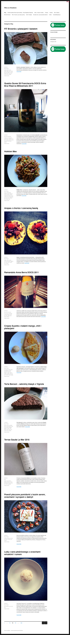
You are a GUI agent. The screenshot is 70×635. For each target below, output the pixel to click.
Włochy (5, 142)
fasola (10, 260)
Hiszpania (8, 481)
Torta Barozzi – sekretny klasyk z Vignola (24, 383)
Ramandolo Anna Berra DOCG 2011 (21, 272)
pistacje (5, 73)
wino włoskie (9, 141)
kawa (12, 426)
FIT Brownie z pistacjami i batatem (20, 28)
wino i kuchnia (10, 262)
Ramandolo (10, 313)
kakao (10, 71)
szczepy (7, 139)
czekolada (10, 425)
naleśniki (11, 372)
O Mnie (50, 14)
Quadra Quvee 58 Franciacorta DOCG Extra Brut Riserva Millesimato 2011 (25, 84)
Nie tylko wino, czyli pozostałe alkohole (40, 14)
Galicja (5, 481)
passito (7, 313)
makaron (9, 195)
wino (9, 73)
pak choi (8, 196)
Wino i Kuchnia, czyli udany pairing (18, 14)
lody (10, 371)
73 (10, 623)
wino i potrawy (9, 74)
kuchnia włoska (6, 427)
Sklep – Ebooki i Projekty (39, 12)
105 (21, 623)
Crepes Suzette (8, 369)
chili (4, 369)
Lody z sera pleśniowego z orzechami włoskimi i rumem (22, 553)
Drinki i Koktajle (29, 14)
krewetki (5, 193)
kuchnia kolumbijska (7, 261)
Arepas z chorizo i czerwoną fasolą (21, 208)
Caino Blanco (9, 480)
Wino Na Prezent (7, 14)
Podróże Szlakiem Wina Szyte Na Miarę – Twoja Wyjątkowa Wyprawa (20, 12)
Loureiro (11, 481)
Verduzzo (8, 314)
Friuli (5, 313)
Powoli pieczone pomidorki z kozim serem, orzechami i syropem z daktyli (24, 495)
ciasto (8, 425)
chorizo (8, 260)
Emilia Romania (8, 426)
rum (9, 606)
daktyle (5, 71)
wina (7, 73)
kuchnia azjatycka (10, 193)
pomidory (8, 538)
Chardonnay (6, 137)
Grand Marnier (6, 370)
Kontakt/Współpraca (56, 14)
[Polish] (68, 1)
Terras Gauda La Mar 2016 (16, 439)
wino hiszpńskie (8, 484)
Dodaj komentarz (6, 75)
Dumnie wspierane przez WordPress (17, 630)
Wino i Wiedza (56, 12)
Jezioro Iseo (6, 138)
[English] (67, 1)
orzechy (11, 72)
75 (16, 623)
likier (8, 371)
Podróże (51, 12)
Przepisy (46, 12)
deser (7, 71)
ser (10, 538)
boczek (5, 192)
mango (8, 372)
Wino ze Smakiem (10, 8)
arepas (5, 260)
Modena (5, 428)
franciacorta (10, 137)
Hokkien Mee (10, 151)
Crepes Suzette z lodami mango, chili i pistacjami (22, 327)
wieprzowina (11, 196)
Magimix (8, 72)
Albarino (5, 480)
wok (9, 199)
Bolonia (5, 425)
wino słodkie (8, 315)
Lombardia (9, 138)
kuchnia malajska (6, 194)
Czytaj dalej (19, 71)
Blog (5, 12)
